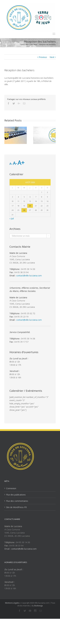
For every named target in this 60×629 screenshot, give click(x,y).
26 (24, 210)
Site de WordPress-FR (16, 507)
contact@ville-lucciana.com (29, 275)
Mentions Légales (12, 603)
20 (30, 206)
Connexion (11, 488)
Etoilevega (38, 605)
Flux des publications (16, 494)
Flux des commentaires (17, 501)
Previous (43, 57)
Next (52, 57)
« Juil (11, 218)
